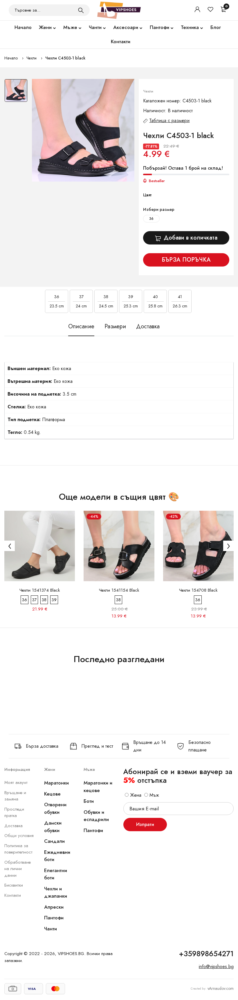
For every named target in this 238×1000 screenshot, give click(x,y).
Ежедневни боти (57, 856)
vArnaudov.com (221, 988)
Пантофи (159, 27)
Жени (45, 27)
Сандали (54, 841)
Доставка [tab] (148, 326)
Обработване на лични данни (17, 868)
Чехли (31, 58)
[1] (81, 10)
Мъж (153, 795)
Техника (190, 27)
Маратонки (56, 782)
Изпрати (145, 824)
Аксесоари (125, 27)
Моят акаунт (16, 782)
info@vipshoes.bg (216, 966)
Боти (89, 801)
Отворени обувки (55, 808)
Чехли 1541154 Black (119, 590)
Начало (23, 27)
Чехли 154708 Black (198, 590)
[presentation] (9, 546)
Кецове (52, 793)
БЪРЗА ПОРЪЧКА (186, 260)
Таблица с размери (169, 120)
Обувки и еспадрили (96, 816)
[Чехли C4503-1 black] (83, 130)
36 (151, 218)
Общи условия (19, 835)
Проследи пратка (14, 812)
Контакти (120, 41)
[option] (16, 92)
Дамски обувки (53, 826)
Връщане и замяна (15, 795)
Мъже (70, 27)
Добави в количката (190, 237)
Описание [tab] (81, 326)
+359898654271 (206, 953)
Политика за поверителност (18, 849)
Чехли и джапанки (55, 892)
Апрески (54, 906)
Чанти (95, 27)
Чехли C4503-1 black (65, 58)
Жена (135, 795)
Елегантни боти (55, 874)
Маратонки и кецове (98, 786)
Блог (215, 27)
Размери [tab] (115, 326)
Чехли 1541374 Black (39, 590)
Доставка (13, 826)
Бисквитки (13, 885)
